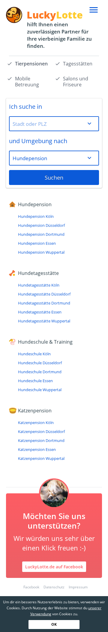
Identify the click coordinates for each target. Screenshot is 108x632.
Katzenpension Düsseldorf (41, 431)
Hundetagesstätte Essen (40, 312)
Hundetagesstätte (38, 273)
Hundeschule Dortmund (40, 371)
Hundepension (35, 204)
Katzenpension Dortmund (41, 440)
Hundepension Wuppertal (41, 252)
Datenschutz (54, 587)
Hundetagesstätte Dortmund (44, 303)
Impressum (78, 587)
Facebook (31, 587)
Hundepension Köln (36, 216)
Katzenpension (35, 410)
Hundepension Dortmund (41, 234)
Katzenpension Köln (36, 422)
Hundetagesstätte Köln (38, 285)
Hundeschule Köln (34, 353)
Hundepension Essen (37, 243)
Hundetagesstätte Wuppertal (44, 321)
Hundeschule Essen (35, 380)
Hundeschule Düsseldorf (40, 362)
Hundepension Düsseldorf (41, 225)
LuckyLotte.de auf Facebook (54, 567)
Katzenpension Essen (37, 449)
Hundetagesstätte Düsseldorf (44, 294)
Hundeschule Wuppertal (40, 389)
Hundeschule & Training (45, 342)
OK (54, 624)
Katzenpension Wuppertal (41, 458)
